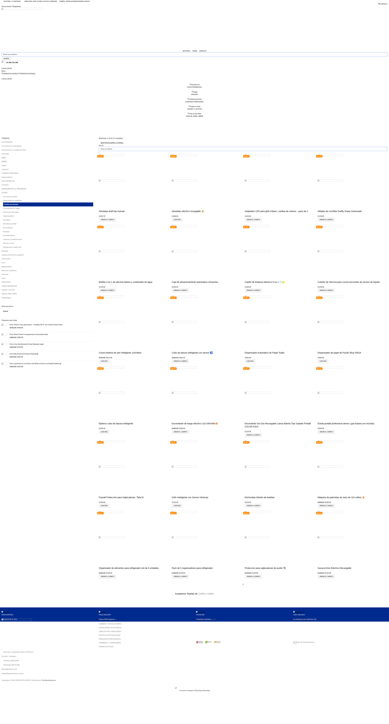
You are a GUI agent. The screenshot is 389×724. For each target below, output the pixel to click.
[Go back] (4, 125)
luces (3, 263)
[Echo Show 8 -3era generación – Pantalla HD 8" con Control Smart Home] (5, 327)
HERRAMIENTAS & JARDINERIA (14, 189)
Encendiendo (8, 228)
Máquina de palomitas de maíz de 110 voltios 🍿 (341, 497)
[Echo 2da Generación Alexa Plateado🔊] (5, 356)
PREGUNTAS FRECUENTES (110, 639)
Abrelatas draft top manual (112, 211)
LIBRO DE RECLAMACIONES (110, 631)
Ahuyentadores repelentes (12, 200)
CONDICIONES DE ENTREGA (110, 628)
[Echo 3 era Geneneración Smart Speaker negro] (5, 346)
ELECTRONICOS (8, 181)
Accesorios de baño (10, 197)
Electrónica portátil (9, 224)
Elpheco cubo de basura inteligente (116, 423)
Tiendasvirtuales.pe (49, 680)
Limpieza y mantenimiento (12, 239)
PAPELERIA (6, 282)
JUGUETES (6, 259)
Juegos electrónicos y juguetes (13, 255)
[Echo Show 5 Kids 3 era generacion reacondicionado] (5, 336)
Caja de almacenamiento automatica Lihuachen (195, 282)
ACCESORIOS (7, 142)
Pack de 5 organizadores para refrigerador (192, 568)
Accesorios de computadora (12, 146)
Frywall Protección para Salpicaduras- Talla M (121, 497)
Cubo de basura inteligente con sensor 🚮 (192, 352)
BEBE (4, 158)
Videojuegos (6, 298)
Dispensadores (7, 177)
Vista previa (101, 207)
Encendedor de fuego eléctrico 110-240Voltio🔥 (195, 423)
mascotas (5, 274)
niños (3, 278)
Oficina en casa (8, 243)
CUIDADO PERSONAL (10, 173)
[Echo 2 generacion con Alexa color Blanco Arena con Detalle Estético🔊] (5, 366)
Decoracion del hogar (11, 212)
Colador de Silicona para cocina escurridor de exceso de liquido (349, 282)
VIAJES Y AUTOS (8, 290)
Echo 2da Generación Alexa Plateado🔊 (24, 354)
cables (4, 165)
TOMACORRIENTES (9, 286)
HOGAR (4, 193)
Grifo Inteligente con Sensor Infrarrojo (190, 497)
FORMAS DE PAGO (106, 647)
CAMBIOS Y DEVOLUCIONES (110, 624)
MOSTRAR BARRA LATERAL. (112, 143)
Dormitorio (7, 220)
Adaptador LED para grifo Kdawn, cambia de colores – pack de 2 (276, 211)
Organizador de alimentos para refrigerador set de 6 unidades (129, 568)
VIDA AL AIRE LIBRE (9, 294)
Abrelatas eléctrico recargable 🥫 (188, 211)
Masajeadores (7, 266)
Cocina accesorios (11, 204)
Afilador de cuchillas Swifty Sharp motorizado (340, 211)
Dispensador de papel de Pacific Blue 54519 (339, 352)
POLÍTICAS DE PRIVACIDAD (109, 635)
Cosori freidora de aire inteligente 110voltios (120, 352)
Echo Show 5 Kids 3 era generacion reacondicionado (29, 334)
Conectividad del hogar (11, 208)
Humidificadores (9, 235)
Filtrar (5, 311)
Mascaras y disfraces (9, 270)
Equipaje (6, 231)
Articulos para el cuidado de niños (14, 150)
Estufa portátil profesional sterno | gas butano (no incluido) (346, 423)
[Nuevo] (111, 167)
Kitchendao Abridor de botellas (260, 497)
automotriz (5, 154)
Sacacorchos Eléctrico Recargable (334, 568)
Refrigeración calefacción (12, 247)
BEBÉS (4, 161)
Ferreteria (5, 185)
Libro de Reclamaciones (305, 642)
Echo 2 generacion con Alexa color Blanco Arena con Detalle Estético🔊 (36, 363)
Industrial (5, 251)
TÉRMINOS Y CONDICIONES (110, 643)
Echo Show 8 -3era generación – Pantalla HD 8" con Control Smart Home (36, 325)
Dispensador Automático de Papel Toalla (264, 352)
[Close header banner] (2, 684)
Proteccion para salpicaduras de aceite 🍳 (265, 568)
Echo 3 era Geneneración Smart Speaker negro (27, 344)
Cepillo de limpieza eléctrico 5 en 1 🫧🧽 (265, 282)
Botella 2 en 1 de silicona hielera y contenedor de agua (125, 282)
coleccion (5, 169)
